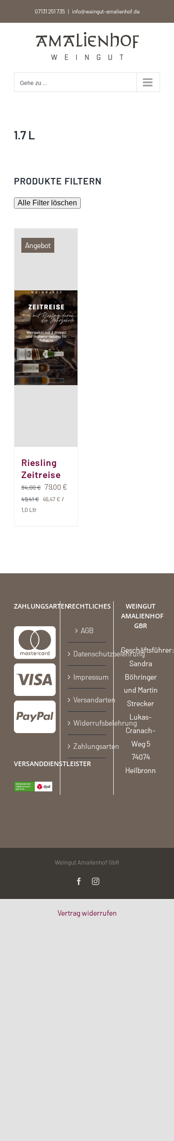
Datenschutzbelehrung (87, 653)
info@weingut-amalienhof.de (106, 11)
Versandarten (87, 699)
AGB (87, 630)
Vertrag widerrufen (87, 912)
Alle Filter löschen (47, 203)
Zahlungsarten (87, 745)
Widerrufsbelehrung (87, 722)
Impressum (87, 676)
